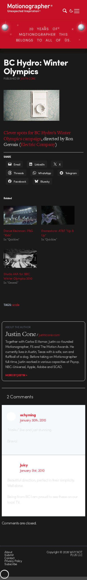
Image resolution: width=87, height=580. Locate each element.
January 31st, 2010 (32, 470)
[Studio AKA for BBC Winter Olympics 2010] (20, 258)
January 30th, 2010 (33, 420)
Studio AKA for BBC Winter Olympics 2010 (18, 276)
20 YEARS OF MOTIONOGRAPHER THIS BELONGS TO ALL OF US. (43, 34)
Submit (8, 554)
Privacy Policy (13, 560)
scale (15, 304)
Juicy (24, 464)
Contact (9, 558)
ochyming (28, 414)
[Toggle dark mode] (71, 10)
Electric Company (38, 144)
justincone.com (49, 334)
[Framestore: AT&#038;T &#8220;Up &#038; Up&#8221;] (58, 215)
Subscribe (10, 563)
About (8, 552)
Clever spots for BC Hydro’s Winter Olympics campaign (37, 135)
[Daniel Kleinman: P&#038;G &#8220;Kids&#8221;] (20, 215)
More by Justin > (16, 375)
